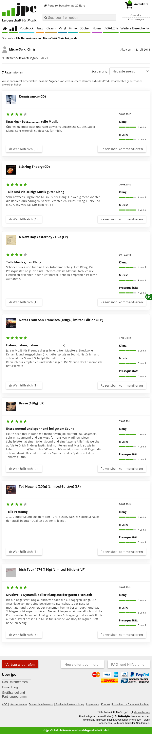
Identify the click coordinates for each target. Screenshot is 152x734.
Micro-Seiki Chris (22, 49)
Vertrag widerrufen (20, 664)
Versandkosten (18, 704)
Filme (73, 28)
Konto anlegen (136, 19)
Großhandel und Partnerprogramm (14, 694)
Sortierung (99, 71)
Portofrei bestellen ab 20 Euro (66, 5)
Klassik (51, 28)
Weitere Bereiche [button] (133, 28)
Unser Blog (10, 687)
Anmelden (136, 15)
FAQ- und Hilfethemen (128, 664)
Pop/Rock (26, 28)
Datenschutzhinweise (41, 704)
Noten (96, 28)
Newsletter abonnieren (83, 664)
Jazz (39, 28)
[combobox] (79, 17)
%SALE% (111, 28)
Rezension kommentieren (122, 149)
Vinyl (62, 28)
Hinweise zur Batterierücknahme (130, 704)
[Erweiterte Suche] (112, 17)
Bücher (85, 28)
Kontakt (105, 704)
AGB (5, 704)
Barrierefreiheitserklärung (69, 704)
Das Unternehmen (15, 682)
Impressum (92, 704)
